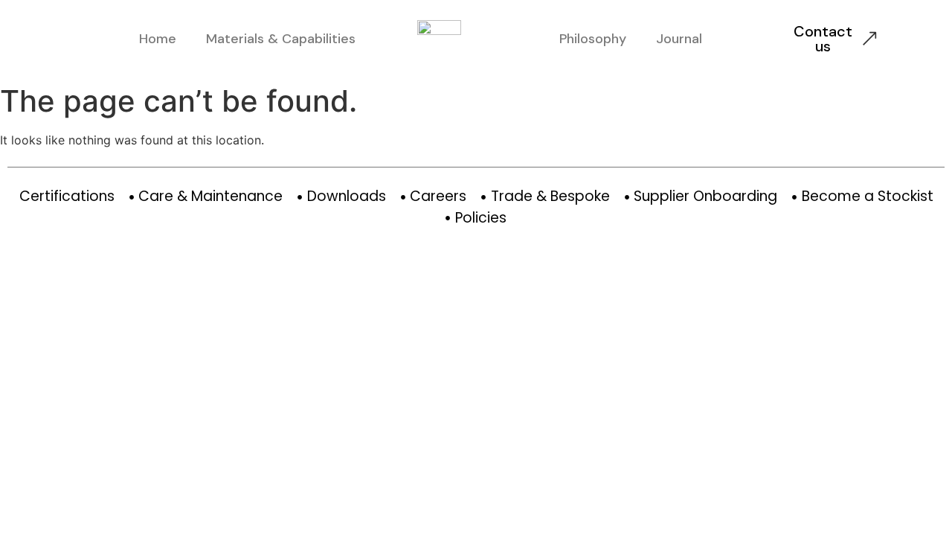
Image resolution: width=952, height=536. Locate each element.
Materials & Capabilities (281, 39)
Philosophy (592, 39)
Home (157, 39)
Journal (679, 39)
